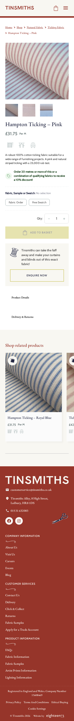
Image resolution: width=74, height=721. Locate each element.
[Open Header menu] (66, 8)
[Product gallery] (37, 71)
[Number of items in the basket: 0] (55, 8)
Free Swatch (39, 202)
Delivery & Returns (22, 317)
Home (8, 27)
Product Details (20, 297)
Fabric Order (16, 202)
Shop (20, 27)
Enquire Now (37, 275)
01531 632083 (19, 511)
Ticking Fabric (56, 27)
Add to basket (41, 232)
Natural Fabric (35, 27)
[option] (29, 110)
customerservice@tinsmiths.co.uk (31, 490)
